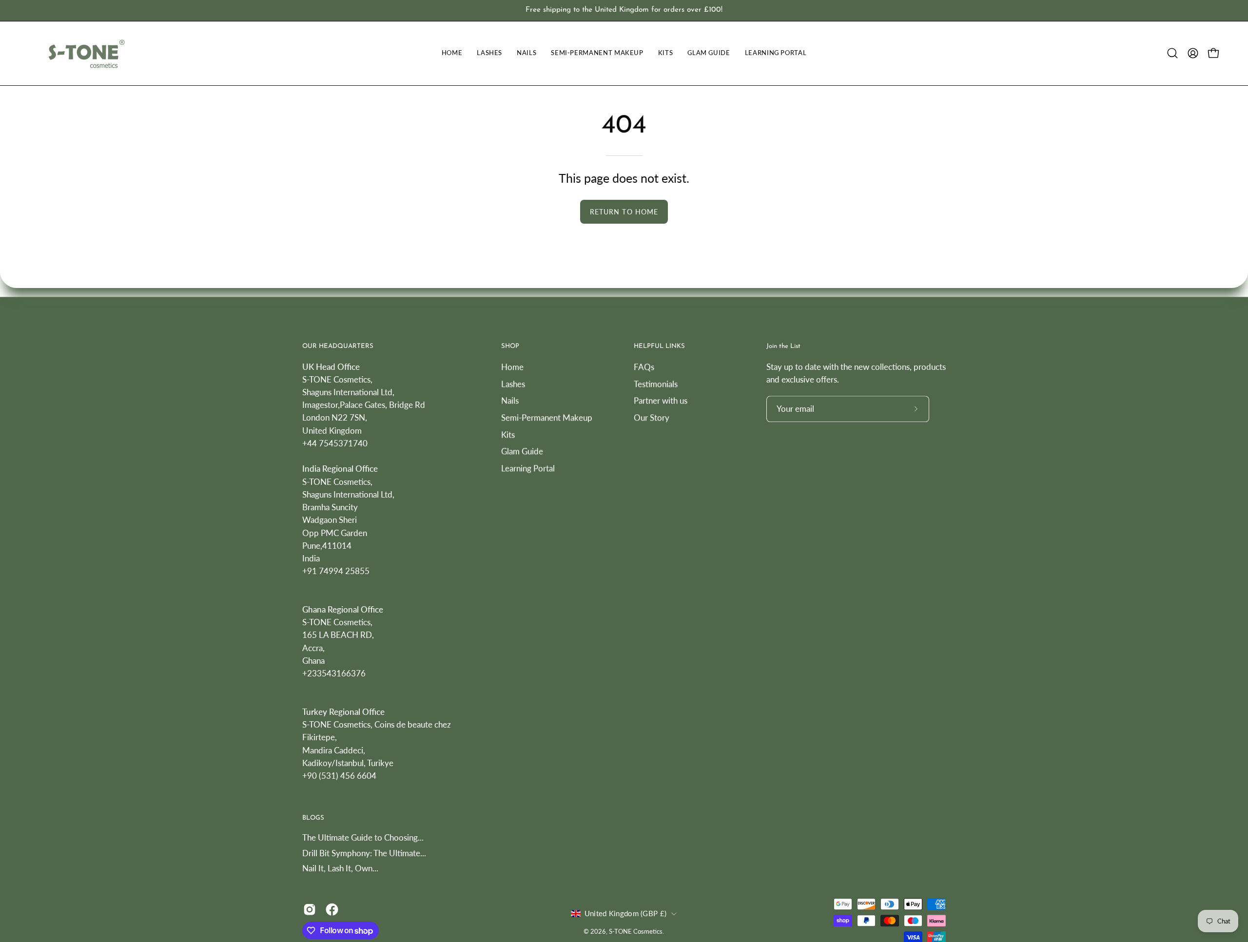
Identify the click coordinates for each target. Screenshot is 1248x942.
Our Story (651, 417)
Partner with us (660, 400)
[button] (1172, 53)
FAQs (644, 367)
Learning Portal (528, 468)
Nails (510, 400)
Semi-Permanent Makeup (546, 417)
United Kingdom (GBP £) (625, 913)
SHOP (510, 346)
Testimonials (656, 383)
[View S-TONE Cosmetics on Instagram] (309, 909)
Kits (508, 434)
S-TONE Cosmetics (636, 931)
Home (512, 367)
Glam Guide (522, 451)
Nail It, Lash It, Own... (340, 869)
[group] (624, 10)
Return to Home (624, 212)
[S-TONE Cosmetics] (85, 53)
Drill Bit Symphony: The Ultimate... (364, 853)
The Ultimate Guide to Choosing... (363, 837)
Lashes (513, 383)
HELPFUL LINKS (659, 346)
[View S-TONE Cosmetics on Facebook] (332, 909)
